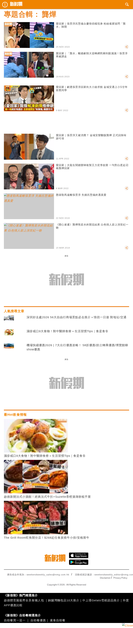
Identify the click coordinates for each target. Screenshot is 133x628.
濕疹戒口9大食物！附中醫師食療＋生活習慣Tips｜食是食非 (67, 331)
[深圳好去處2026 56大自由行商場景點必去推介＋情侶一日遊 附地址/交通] (9, 320)
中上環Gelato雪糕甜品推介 (101, 600)
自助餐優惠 (38, 620)
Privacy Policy (120, 578)
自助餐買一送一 (14, 620)
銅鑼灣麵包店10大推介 (63, 600)
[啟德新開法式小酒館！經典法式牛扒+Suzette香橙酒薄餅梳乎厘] (36, 476)
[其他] (126, 48)
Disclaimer (105, 578)
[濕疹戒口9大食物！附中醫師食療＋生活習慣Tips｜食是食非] (9, 334)
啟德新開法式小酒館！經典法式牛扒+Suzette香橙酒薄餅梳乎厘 (47, 496)
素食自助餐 (57, 620)
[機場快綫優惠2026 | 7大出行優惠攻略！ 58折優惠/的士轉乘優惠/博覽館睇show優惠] (9, 348)
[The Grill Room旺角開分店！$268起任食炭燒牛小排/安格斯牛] (36, 517)
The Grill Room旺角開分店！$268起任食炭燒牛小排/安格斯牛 (46, 537)
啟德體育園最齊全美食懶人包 (24, 600)
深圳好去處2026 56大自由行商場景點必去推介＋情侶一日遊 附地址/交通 (77, 317)
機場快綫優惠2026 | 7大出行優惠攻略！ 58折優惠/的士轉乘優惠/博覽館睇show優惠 (77, 347)
